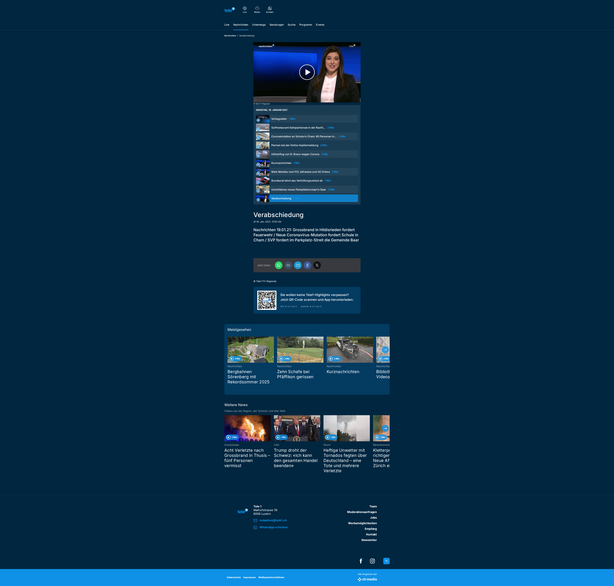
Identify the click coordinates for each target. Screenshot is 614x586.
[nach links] (228, 349)
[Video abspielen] (307, 72)
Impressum (249, 577)
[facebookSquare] (361, 561)
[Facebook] (307, 265)
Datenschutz (234, 577)
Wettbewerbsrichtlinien (271, 577)
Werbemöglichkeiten (362, 523)
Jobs (373, 517)
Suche (291, 24)
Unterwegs (259, 24)
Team (373, 506)
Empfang (371, 528)
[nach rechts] (385, 349)
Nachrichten (240, 24)
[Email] (298, 265)
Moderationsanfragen (362, 512)
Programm (305, 24)
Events (320, 24)
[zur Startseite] (229, 9)
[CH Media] (367, 579)
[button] (288, 265)
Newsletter (369, 540)
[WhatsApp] (279, 265)
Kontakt (371, 534)
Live (226, 24)
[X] (317, 265)
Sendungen (277, 24)
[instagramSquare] (372, 561)
